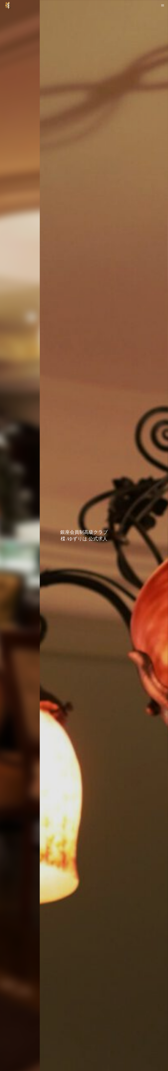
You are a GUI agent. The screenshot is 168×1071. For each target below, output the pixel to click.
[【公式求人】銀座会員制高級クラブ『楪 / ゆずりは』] (8, 5)
